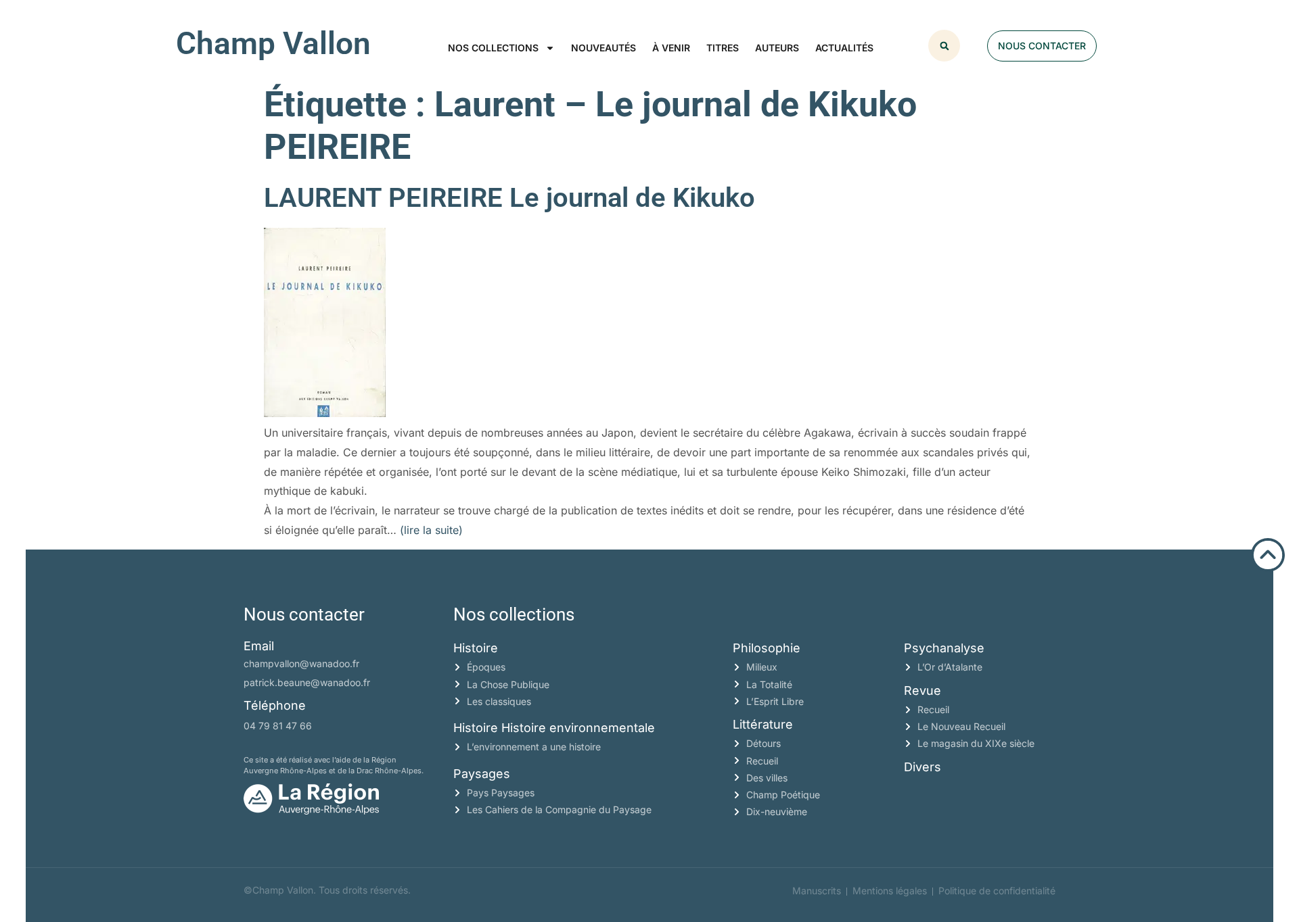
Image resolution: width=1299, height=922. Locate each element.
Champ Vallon (273, 43)
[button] (944, 46)
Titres (722, 47)
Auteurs (777, 47)
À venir (671, 47)
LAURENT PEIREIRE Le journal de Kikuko (509, 198)
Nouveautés (603, 47)
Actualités (844, 47)
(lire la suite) (431, 530)
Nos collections (493, 47)
